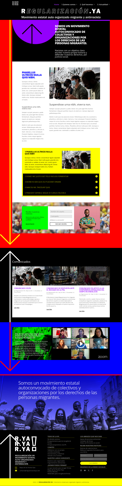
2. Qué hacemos (86, 5)
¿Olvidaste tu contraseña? (57, 220)
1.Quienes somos (68, 5)
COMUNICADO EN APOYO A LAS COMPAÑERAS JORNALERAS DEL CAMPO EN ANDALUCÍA (91, 290)
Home (56, 5)
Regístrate (30, 224)
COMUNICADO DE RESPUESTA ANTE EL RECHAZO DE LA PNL (60, 289)
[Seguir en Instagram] (81, 470)
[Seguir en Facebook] (92, 470)
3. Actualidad (102, 5)
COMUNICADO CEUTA (22, 288)
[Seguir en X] (88, 470)
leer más (16, 307)
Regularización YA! (20, 290)
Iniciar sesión (61, 224)
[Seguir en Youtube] (84, 470)
